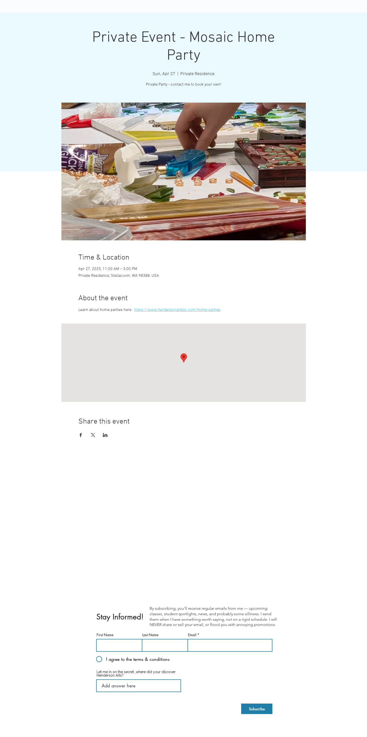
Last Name (150, 635)
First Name (105, 635)
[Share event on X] (93, 435)
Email (192, 635)
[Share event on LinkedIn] (105, 435)
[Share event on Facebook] (80, 435)
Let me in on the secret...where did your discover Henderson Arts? (136, 673)
